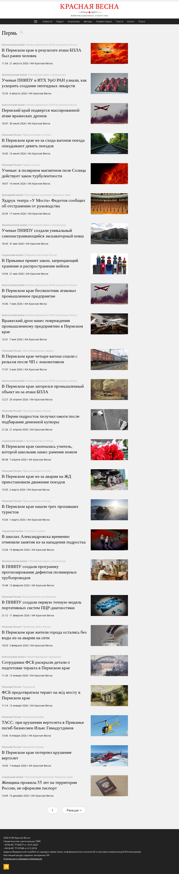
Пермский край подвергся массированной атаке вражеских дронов (40, 112)
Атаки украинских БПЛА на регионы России (52, 44)
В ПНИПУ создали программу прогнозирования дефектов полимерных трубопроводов (39, 571)
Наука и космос (31, 164)
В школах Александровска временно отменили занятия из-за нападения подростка (44, 539)
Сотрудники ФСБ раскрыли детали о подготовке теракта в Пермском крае (36, 664)
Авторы (88, 21)
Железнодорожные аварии (38, 350)
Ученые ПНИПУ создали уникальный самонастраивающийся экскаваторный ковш (43, 233)
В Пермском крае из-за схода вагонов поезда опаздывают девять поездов (43, 142)
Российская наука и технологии (47, 74)
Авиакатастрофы (33, 717)
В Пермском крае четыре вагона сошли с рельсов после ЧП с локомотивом (39, 358)
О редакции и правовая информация (22, 858)
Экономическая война (14, 74)
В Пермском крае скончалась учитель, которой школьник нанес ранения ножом (39, 449)
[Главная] (89, 10)
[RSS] (22, 32)
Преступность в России (39, 441)
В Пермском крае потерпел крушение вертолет (36, 755)
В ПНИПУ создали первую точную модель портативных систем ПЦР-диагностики (41, 604)
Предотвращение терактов (44, 656)
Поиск (141, 21)
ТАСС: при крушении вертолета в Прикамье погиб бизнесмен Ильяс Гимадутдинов (43, 725)
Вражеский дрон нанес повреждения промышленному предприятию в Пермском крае (42, 325)
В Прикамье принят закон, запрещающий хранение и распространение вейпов (40, 263)
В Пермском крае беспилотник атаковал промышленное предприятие (39, 293)
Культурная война (12, 195)
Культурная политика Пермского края (47, 195)
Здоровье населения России (41, 255)
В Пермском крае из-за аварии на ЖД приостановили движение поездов (36, 479)
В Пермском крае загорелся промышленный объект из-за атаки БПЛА (43, 388)
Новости (47, 21)
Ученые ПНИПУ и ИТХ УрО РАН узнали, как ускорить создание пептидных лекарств (44, 82)
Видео (60, 21)
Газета (119, 21)
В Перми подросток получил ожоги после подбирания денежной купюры (40, 419)
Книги (130, 21)
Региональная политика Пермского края (49, 777)
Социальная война (12, 255)
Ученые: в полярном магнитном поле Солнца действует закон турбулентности (44, 173)
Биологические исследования (39, 596)
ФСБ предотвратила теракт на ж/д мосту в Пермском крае (41, 695)
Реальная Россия (11, 134)
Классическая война (13, 44)
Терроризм (29, 686)
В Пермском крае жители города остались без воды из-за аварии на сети (44, 634)
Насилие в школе (35, 531)
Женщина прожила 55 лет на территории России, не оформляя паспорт (39, 785)
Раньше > (74, 810)
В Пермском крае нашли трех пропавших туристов (40, 509)
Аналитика (74, 21)
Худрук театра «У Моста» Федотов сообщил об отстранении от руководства (43, 203)
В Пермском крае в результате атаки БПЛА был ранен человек (41, 52)
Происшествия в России (37, 134)
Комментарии (104, 21)
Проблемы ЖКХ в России (37, 626)
